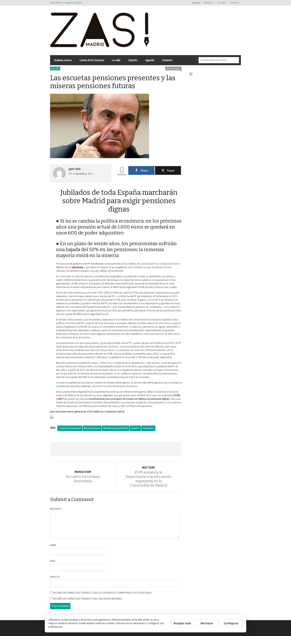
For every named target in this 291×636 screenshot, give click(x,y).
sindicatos (148, 428)
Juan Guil (74, 169)
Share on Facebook (63, 449)
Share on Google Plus (115, 449)
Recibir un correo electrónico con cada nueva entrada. (88, 598)
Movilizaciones (92, 428)
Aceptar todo (182, 623)
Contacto (234, 2)
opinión (135, 428)
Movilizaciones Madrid (115, 428)
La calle (222, 2)
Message (56, 509)
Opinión (207, 2)
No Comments (173, 68)
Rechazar (207, 623)
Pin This (141, 449)
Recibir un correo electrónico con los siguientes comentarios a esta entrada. (102, 592)
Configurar (231, 623)
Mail (52, 561)
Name (53, 545)
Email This (168, 449)
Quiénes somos (63, 60)
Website (55, 577)
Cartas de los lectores (92, 60)
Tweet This (89, 449)
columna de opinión (70, 428)
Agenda (196, 2)
